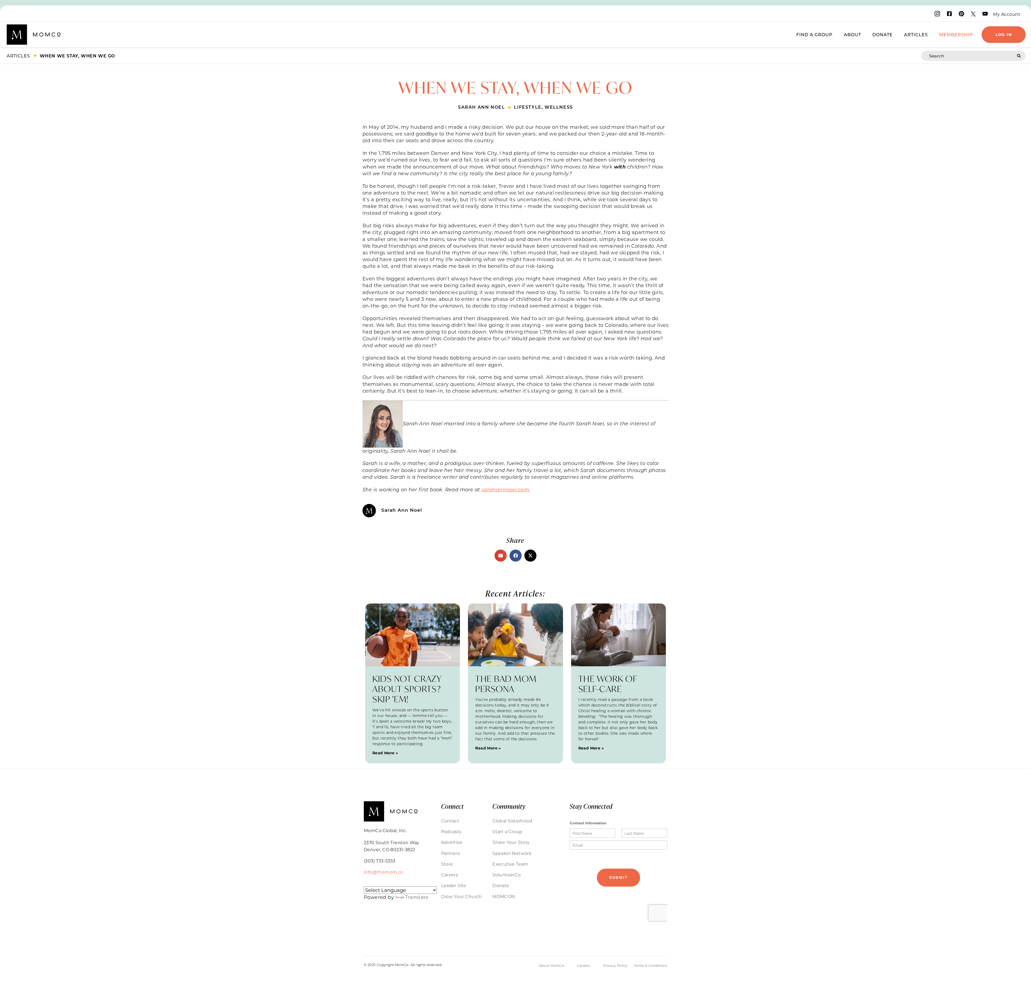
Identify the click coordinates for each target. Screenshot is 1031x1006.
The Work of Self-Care (607, 683)
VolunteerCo (506, 874)
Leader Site (453, 885)
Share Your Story (510, 842)
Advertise (452, 842)
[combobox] (969, 56)
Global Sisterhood (512, 821)
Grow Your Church (461, 896)
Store (447, 864)
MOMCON (503, 896)
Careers (449, 874)
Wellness (558, 107)
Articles (916, 34)
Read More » (385, 752)
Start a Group (507, 831)
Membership (956, 34)
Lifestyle (527, 107)
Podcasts (451, 831)
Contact (450, 821)
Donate (882, 34)
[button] (501, 556)
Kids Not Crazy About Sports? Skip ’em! (406, 689)
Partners (450, 853)
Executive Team (510, 864)
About (852, 34)
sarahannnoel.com (505, 489)
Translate (417, 897)
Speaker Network (512, 853)
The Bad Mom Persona (506, 683)
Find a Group (814, 34)
